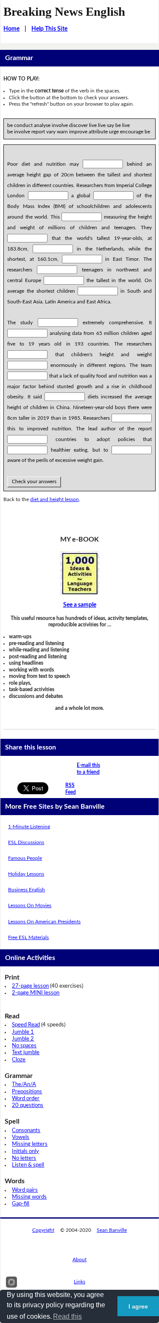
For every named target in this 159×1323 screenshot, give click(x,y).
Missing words (29, 1197)
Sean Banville (112, 1230)
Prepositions (27, 1092)
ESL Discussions (26, 842)
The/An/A (24, 1084)
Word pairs (25, 1190)
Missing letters (29, 1144)
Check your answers (34, 481)
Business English (26, 889)
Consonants (26, 1130)
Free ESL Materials (28, 937)
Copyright (43, 1230)
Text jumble (25, 1052)
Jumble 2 (23, 1039)
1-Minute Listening (29, 826)
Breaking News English (64, 11)
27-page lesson (30, 986)
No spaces (24, 1046)
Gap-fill (20, 1204)
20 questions (27, 1105)
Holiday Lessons (26, 873)
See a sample (79, 605)
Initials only (25, 1151)
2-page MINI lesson (35, 993)
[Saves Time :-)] (79, 573)
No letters (24, 1158)
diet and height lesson (54, 499)
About (79, 1259)
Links (79, 1281)
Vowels (20, 1137)
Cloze (18, 1060)
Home (11, 29)
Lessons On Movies (29, 905)
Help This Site (49, 29)
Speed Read (26, 1025)
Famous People (25, 858)
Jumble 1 (23, 1032)
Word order (25, 1098)
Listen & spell (28, 1165)
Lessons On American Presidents (44, 921)
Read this (67, 1316)
